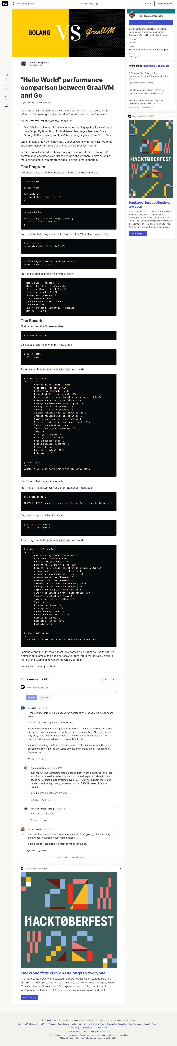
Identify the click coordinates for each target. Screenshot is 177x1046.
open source (72, 1035)
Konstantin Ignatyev (41, 768)
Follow (151, 22)
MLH (106, 1028)
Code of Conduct (61, 857)
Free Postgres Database (80, 1028)
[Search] (13, 3)
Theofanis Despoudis (38, 62)
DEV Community (49, 1020)
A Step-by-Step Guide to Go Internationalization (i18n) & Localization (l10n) (148, 78)
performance (44, 102)
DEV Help (83, 1024)
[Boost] (6, 105)
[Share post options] (6, 115)
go (24, 102)
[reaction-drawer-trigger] (6, 76)
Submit (31, 697)
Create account (164, 3)
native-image (79, 487)
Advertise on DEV (96, 1024)
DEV (98, 1035)
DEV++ (44, 1024)
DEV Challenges (31, 1024)
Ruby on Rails (83, 1038)
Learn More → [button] (138, 233)
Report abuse (78, 857)
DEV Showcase (134, 1024)
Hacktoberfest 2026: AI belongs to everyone (63, 973)
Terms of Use (104, 1031)
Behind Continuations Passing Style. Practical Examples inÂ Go (146, 103)
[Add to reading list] (6, 97)
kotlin (31, 102)
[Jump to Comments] (6, 86)
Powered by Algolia (88, 4)
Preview (45, 697)
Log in (148, 3)
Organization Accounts (116, 1024)
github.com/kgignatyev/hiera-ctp (49, 793)
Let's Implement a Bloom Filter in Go (146, 91)
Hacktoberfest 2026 (101, 982)
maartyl (32, 708)
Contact (154, 1024)
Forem (58, 1035)
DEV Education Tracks (67, 1024)
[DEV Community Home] (5, 3)
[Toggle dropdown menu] (114, 707)
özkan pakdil (34, 829)
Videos (52, 1024)
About (146, 1024)
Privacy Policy (90, 1031)
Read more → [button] (29, 997)
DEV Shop (97, 1028)
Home (19, 1024)
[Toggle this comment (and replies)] (23, 713)
